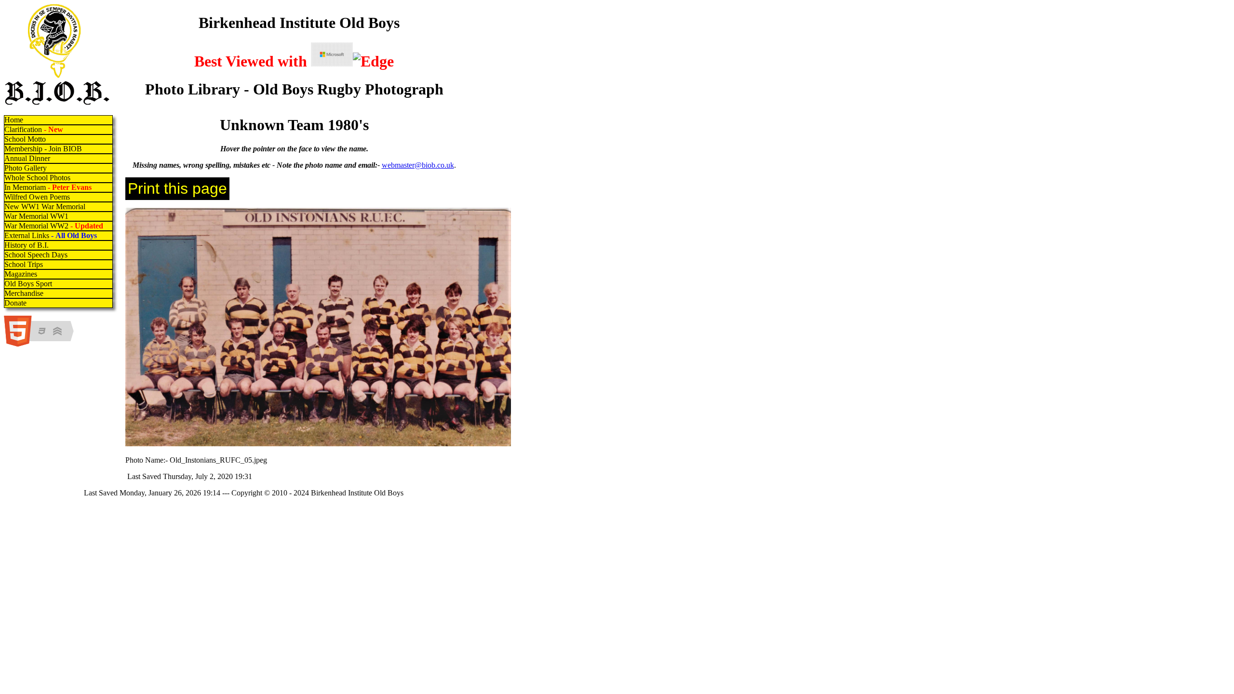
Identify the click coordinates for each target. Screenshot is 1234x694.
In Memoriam (48, 187)
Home (13, 120)
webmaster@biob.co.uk (418, 165)
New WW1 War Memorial (44, 206)
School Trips (23, 264)
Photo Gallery (25, 168)
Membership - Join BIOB (43, 149)
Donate (15, 303)
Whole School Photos (37, 178)
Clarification (33, 129)
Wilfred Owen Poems (37, 197)
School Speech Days (35, 255)
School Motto (25, 139)
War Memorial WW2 (54, 226)
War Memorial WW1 (36, 216)
